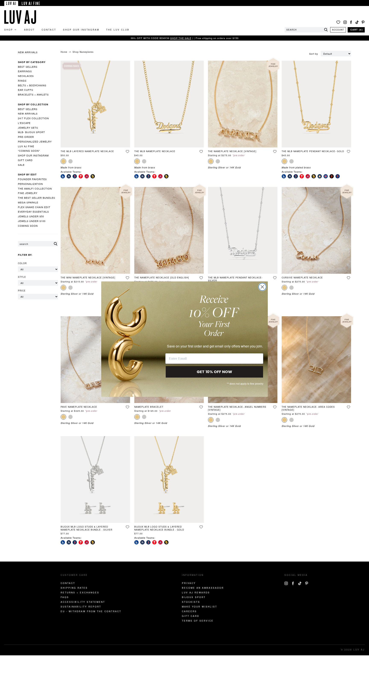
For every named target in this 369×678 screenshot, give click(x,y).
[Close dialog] (262, 287)
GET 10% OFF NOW (214, 371)
